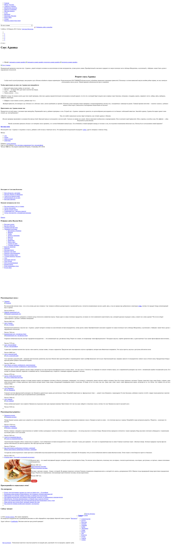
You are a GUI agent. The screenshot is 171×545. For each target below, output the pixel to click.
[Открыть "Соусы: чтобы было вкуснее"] (13, 377)
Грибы (10, 234)
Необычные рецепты (10, 8)
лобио (84, 129)
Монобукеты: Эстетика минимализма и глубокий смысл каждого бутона (26, 499)
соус (5, 135)
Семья (83, 530)
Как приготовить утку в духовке (14, 206)
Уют (82, 533)
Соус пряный (8, 399)
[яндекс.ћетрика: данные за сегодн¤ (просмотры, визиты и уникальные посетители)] (89, 514)
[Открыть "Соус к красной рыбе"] (11, 355)
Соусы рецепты (11, 143)
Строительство (85, 519)
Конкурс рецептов (9, 247)
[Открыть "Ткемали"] (7, 303)
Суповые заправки (13, 245)
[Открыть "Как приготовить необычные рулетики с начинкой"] (20, 449)
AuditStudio (14, 521)
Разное (80, 516)
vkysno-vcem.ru (9, 517)
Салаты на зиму (12, 243)
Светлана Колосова (27, 29)
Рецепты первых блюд (11, 255)
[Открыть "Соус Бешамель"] (9, 390)
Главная (6, 3)
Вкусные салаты (9, 224)
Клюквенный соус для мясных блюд (15, 334)
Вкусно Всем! (6, 542)
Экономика (84, 528)
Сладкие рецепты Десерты (12, 256)
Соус (5, 258)
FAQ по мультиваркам (11, 263)
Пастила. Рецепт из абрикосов (13, 194)
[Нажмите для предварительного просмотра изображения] (5, 65)
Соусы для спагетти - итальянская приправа (17, 213)
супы (140, 306)
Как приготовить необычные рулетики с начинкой (19, 448)
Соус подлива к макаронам (22, 145)
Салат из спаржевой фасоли (12, 437)
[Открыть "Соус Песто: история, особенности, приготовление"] (20, 366)
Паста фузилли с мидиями (12, 193)
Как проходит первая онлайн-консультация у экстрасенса (21, 503)
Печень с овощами (10, 426)
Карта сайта (7, 17)
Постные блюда (9, 250)
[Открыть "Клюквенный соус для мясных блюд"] (16, 335)
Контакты (7, 14)
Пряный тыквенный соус (12, 312)
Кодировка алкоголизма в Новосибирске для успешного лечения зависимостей (28, 494)
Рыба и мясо (11, 242)
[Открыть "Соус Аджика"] (9, 324)
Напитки (7, 248)
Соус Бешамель (9, 388)
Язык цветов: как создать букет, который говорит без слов (22, 502)
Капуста (10, 237)
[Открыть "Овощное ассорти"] (10, 417)
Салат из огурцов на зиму (12, 196)
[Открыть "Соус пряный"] (9, 401)
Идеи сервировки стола (11, 266)
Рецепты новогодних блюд (12, 20)
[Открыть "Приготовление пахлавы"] (39, 468)
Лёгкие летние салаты (11, 209)
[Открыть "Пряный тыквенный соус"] (12, 314)
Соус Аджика (8, 323)
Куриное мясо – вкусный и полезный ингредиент (19, 457)
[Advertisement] (85, 55)
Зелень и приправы (14, 235)
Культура (84, 535)
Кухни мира (8, 267)
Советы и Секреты (10, 6)
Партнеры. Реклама (10, 16)
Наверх (3, 217)
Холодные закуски (10, 259)
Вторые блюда (8, 264)
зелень (6, 137)
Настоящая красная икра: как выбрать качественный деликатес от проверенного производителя (33, 497)
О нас (6, 12)
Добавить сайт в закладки (44, 27)
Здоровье (84, 525)
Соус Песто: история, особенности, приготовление (19, 365)
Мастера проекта (9, 11)
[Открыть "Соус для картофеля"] (11, 346)
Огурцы (10, 239)
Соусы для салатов (10, 208)
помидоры (7, 140)
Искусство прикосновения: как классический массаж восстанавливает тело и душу (29, 500)
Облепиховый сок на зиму (12, 198)
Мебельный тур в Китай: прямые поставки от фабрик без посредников (25, 495)
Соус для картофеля (37, 145)
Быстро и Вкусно (9, 226)
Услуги (83, 520)
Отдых (83, 536)
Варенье (10, 232)
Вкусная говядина (9, 199)
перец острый (8, 139)
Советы (83, 538)
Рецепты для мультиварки (12, 253)
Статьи (6, 19)
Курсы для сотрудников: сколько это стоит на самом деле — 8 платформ (26, 492)
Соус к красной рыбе (10, 354)
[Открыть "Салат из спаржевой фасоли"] (13, 438)
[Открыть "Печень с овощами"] (10, 428)
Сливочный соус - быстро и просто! (15, 211)
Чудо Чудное (8, 261)
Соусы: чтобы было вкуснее (12, 376)
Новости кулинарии (10, 9)
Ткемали (7, 301)
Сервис (83, 539)
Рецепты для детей (10, 251)
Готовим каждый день (11, 227)
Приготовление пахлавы (38, 466)
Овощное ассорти (9, 415)
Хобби (83, 527)
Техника (83, 523)
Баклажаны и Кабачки (14, 230)
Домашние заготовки (10, 229)
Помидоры (11, 240)
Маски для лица (9, 4)
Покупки (84, 522)
